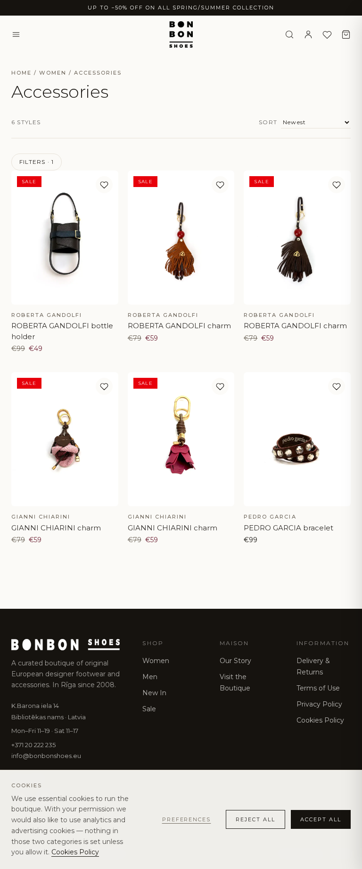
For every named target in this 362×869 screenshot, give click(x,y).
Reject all (255, 819)
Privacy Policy (319, 704)
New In (154, 693)
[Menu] (16, 34)
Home (21, 72)
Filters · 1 (36, 161)
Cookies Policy (320, 720)
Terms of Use (318, 688)
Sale (149, 709)
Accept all (320, 819)
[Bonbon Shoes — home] (181, 34)
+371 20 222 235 (33, 745)
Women (52, 72)
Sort (268, 122)
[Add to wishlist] (104, 184)
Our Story (235, 660)
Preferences (186, 819)
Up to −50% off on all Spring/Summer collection (181, 7)
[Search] (289, 34)
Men (149, 677)
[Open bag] (346, 34)
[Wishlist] (327, 34)
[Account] (308, 34)
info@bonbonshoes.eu (46, 755)
